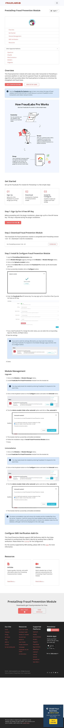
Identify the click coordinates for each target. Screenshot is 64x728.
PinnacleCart (36, 659)
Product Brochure (23, 644)
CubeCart (35, 652)
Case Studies (22, 642)
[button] (32, 48)
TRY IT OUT (24, 610)
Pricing (6, 634)
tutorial (26, 541)
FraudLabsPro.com (15, 671)
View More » (36, 662)
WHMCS (9, 60)
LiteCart (35, 654)
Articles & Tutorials (24, 634)
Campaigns (22, 647)
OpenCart (10, 52)
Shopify (9, 55)
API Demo (7, 637)
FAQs (6, 639)
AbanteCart (36, 649)
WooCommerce (11, 57)
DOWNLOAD (52, 244)
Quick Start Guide (23, 629)
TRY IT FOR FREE (53, 721)
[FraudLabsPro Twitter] (49, 672)
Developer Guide (23, 632)
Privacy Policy (17, 673)
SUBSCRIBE (55, 630)
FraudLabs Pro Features (21, 91)
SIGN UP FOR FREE (12, 222)
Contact (7, 644)
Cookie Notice (27, 673)
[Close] (60, 707)
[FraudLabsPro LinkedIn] (57, 672)
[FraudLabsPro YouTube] (55, 672)
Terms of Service (9, 673)
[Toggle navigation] (57, 3)
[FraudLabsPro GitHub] (53, 672)
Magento (10, 62)
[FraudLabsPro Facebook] (47, 672)
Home (6, 629)
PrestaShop (36, 644)
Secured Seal (22, 637)
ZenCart (35, 657)
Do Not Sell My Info (10, 647)
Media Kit (21, 639)
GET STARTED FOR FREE (14, 84)
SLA (22, 673)
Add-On (7, 642)
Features (7, 632)
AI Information (22, 654)
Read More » (11, 581)
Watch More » (40, 581)
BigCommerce (36, 647)
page (47, 545)
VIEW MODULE (39, 611)
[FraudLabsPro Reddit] (51, 672)
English (54, 11)
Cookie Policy (26, 723)
